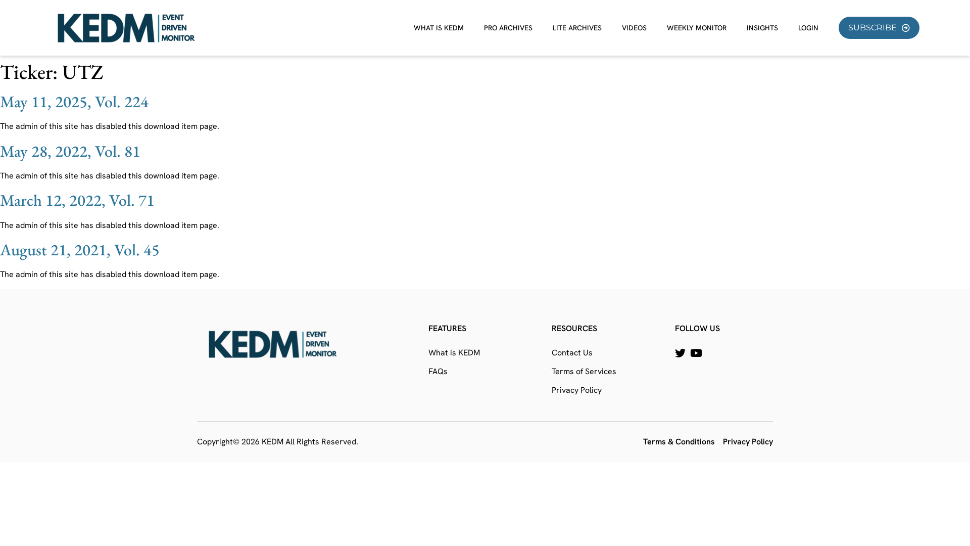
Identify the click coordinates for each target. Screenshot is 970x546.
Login (808, 27)
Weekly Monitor (696, 27)
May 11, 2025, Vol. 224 (74, 101)
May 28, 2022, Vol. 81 (70, 151)
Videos (634, 27)
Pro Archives (508, 27)
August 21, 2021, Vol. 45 (80, 249)
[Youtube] (696, 353)
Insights (762, 27)
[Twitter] (680, 353)
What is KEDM (439, 27)
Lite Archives (577, 27)
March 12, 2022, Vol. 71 (77, 200)
